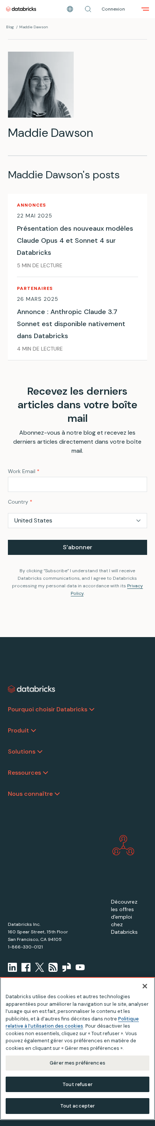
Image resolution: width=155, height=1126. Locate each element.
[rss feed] (53, 967)
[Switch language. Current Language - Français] (69, 9)
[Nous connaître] (57, 793)
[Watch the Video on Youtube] (80, 967)
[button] (88, 9)
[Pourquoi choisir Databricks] (91, 709)
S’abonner (77, 547)
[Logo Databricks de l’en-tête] (21, 9)
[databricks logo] (31, 689)
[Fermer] (145, 986)
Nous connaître (30, 794)
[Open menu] (145, 9)
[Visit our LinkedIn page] (12, 967)
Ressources (24, 773)
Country (20, 501)
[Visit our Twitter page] (39, 967)
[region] (77, 1048)
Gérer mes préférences (77, 1063)
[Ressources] (45, 772)
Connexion (113, 9)
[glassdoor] (66, 967)
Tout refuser (77, 1084)
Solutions (21, 751)
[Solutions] (39, 751)
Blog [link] (10, 27)
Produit (18, 730)
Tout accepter (77, 1106)
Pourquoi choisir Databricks (47, 709)
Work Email (24, 471)
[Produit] (33, 730)
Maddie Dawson (33, 27)
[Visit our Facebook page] (25, 967)
